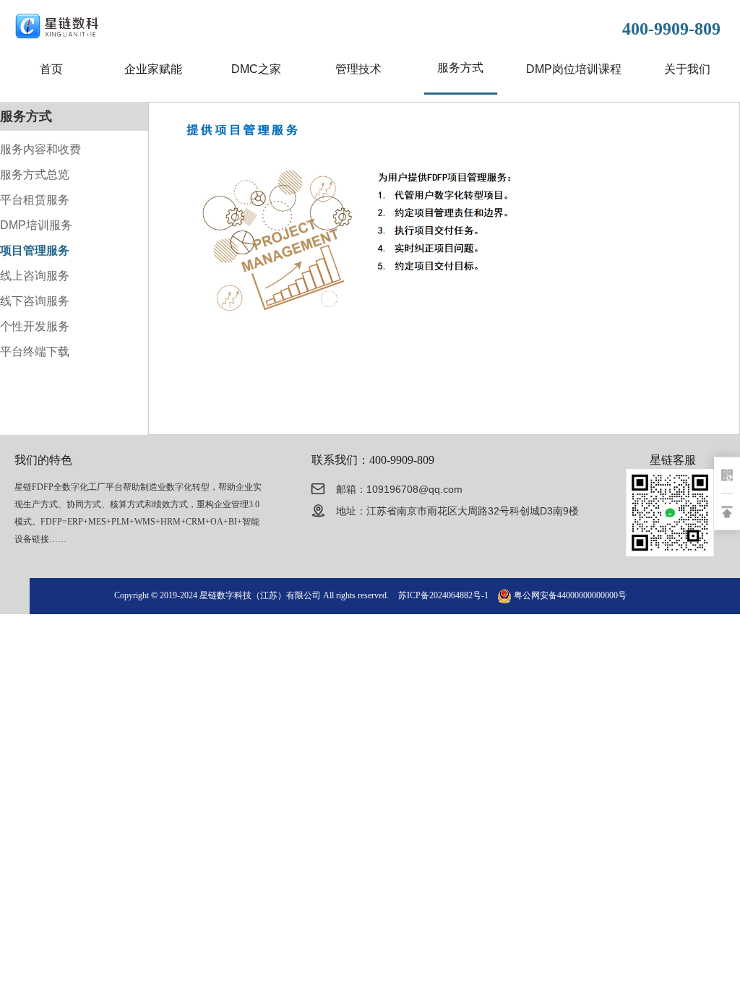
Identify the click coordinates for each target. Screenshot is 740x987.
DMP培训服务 (36, 225)
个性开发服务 (34, 326)
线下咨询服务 (34, 301)
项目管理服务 (34, 250)
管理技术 (358, 69)
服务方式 (460, 67)
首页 (51, 69)
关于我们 (687, 69)
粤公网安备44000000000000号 (570, 595)
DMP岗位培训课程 (573, 69)
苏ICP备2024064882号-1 (443, 595)
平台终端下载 (34, 351)
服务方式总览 (34, 174)
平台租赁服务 (34, 200)
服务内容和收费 (40, 149)
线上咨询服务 (34, 276)
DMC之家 (256, 69)
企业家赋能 (153, 69)
